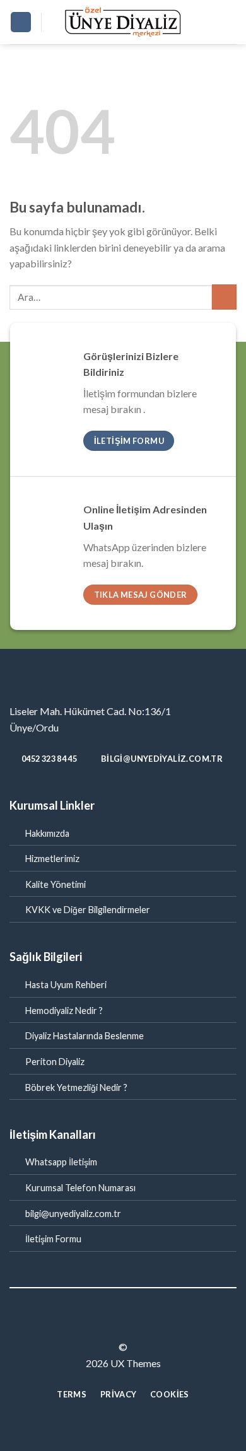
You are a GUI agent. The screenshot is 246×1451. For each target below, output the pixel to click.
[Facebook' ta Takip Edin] (100, 1324)
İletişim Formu (53, 1238)
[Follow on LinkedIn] (146, 1324)
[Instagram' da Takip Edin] (115, 1324)
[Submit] (224, 296)
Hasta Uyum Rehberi (66, 984)
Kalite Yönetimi (55, 884)
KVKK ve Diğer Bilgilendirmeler (87, 909)
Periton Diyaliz (55, 1061)
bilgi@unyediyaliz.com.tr (73, 1213)
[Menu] (21, 22)
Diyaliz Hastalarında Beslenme (84, 1035)
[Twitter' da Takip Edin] (131, 1324)
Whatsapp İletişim (61, 1162)
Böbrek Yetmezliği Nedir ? (76, 1087)
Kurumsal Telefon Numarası (80, 1187)
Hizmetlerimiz (52, 858)
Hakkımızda (47, 833)
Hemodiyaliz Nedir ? (64, 1010)
